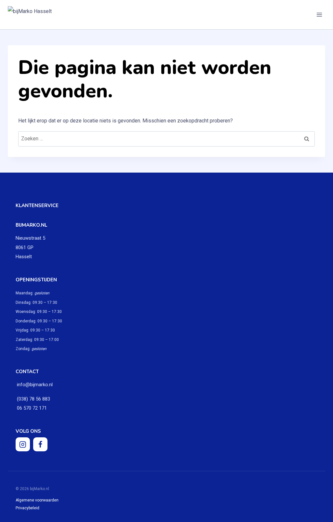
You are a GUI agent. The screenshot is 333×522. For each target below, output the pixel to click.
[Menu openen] (319, 14)
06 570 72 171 (31, 408)
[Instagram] (23, 444)
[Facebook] (40, 444)
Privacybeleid (27, 508)
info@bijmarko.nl (35, 385)
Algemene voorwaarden (37, 500)
